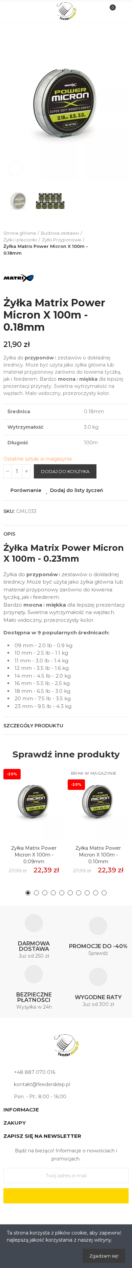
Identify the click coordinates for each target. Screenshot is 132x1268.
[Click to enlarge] (15, 169)
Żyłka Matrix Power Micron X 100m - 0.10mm (98, 855)
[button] (10, 103)
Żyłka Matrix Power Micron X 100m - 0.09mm (34, 855)
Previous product (107, 243)
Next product (123, 243)
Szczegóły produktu (33, 726)
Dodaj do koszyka (65, 471)
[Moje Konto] (121, 11)
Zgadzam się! (103, 1256)
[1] (66, 1195)
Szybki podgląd (47, 803)
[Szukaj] (22, 11)
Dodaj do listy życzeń (76, 490)
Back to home (115, 243)
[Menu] (10, 11)
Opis (9, 534)
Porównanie (25, 490)
